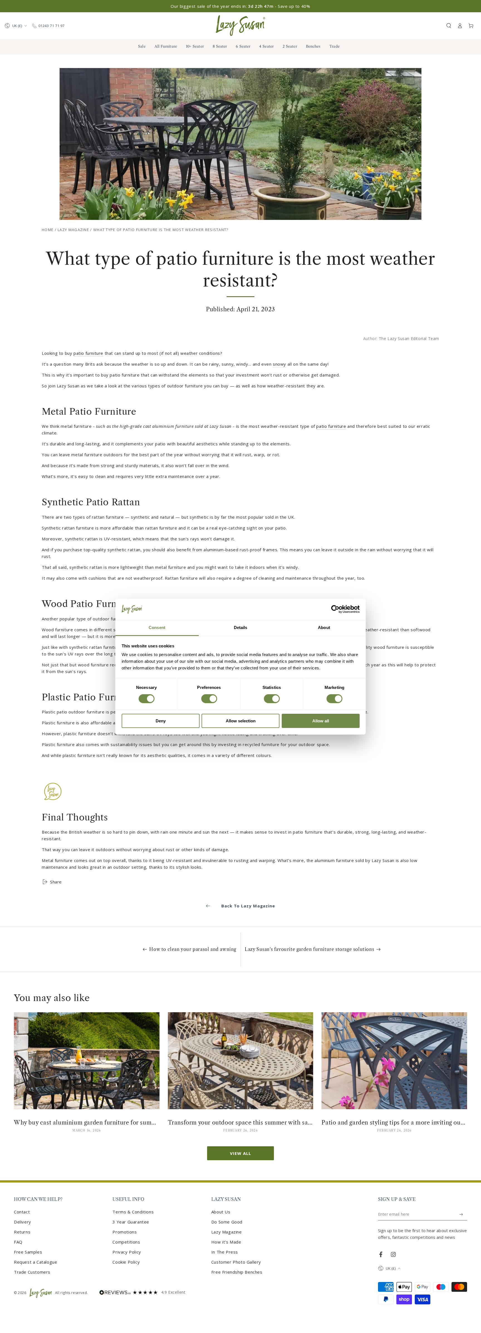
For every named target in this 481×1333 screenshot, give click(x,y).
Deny (161, 720)
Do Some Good (226, 1222)
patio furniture (88, 353)
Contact (22, 1212)
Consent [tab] (157, 627)
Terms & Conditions (133, 1212)
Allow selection (241, 720)
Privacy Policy (126, 1252)
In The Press (224, 1252)
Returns (22, 1232)
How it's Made (226, 1242)
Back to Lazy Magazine (248, 906)
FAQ (18, 1242)
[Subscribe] (461, 1214)
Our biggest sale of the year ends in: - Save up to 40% (240, 6)
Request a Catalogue (35, 1262)
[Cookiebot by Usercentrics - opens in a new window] (335, 609)
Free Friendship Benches (236, 1272)
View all (240, 1153)
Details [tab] (240, 627)
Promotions (124, 1232)
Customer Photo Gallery (236, 1262)
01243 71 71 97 (51, 25)
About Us (220, 1212)
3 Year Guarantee (130, 1222)
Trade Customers (32, 1272)
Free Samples (28, 1252)
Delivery (22, 1222)
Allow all (320, 720)
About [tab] (324, 627)
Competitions (126, 1242)
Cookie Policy (126, 1262)
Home (47, 229)
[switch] (209, 698)
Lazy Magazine (73, 229)
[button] (448, 26)
